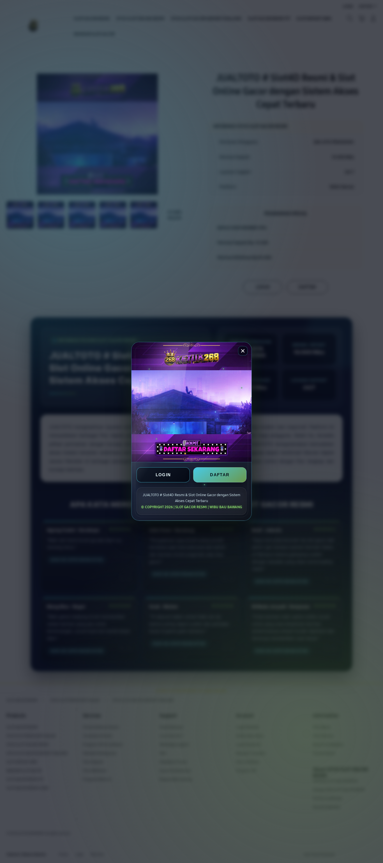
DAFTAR (219, 475)
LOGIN (163, 475)
